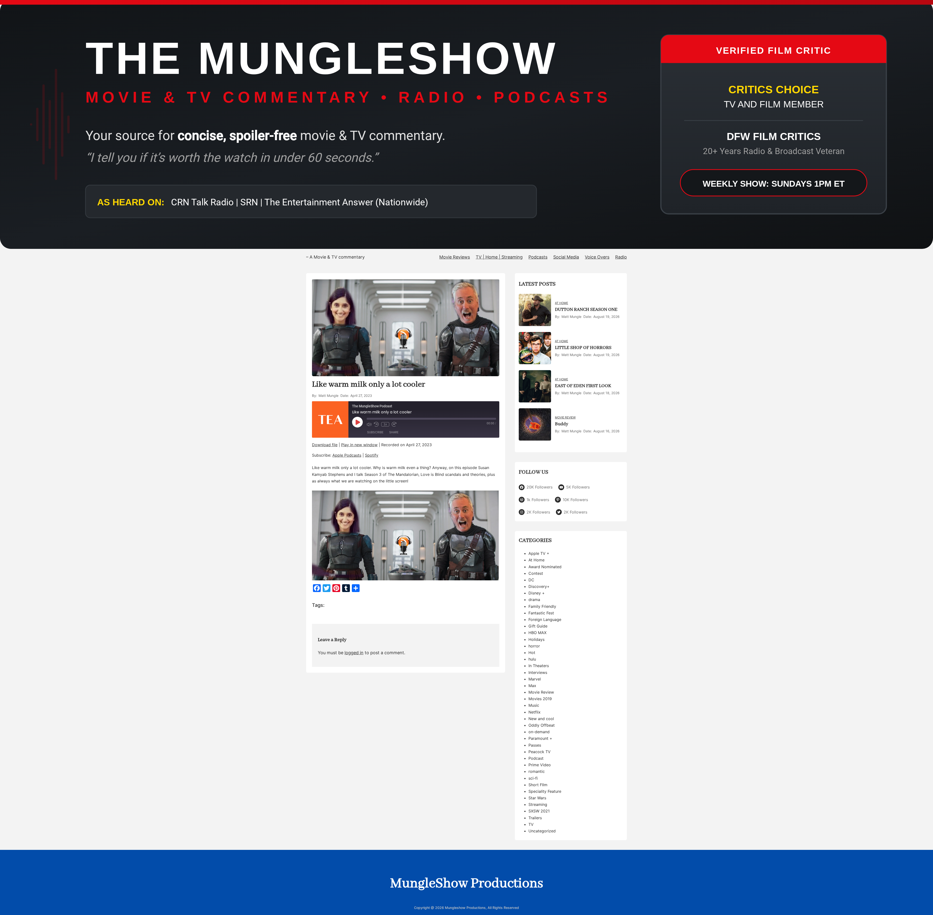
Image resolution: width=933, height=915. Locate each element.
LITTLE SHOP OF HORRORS (583, 348)
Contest (535, 573)
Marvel (534, 679)
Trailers (535, 817)
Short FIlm (537, 784)
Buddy (561, 424)
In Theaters (538, 665)
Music (533, 705)
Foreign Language (544, 619)
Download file (324, 444)
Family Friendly (542, 606)
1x (385, 424)
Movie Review (565, 417)
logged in (354, 652)
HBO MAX (537, 632)
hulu (532, 659)
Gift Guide (537, 626)
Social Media (566, 257)
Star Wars (537, 797)
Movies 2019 (540, 698)
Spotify (371, 455)
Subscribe (375, 432)
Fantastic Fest (541, 612)
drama (534, 599)
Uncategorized (542, 830)
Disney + (536, 593)
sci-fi (533, 778)
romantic (536, 771)
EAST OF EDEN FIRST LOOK (583, 386)
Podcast (536, 758)
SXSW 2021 (539, 811)
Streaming (537, 804)
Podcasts (537, 257)
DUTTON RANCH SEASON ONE (586, 310)
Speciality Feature (544, 791)
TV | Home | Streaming (499, 257)
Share (393, 432)
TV (531, 824)
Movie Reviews (454, 257)
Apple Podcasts (346, 455)
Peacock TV (539, 751)
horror (534, 646)
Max (532, 685)
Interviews (537, 672)
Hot (531, 652)
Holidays (536, 639)
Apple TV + (538, 553)
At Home (561, 303)
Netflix (534, 712)
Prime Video (539, 764)
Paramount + (540, 738)
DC (531, 579)
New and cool (541, 718)
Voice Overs (597, 257)
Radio (621, 257)
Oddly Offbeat (541, 725)
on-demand (539, 731)
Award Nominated (545, 566)
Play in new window (359, 444)
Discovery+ (539, 586)
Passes (534, 745)
